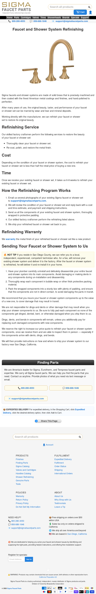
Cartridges (26, 17)
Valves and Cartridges (26, 469)
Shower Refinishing (24, 476)
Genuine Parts (22, 480)
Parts (16, 17)
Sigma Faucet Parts (14, 588)
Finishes (19, 459)
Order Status (60, 466)
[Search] (88, 7)
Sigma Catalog (22, 466)
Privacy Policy (22, 503)
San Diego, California (77, 533)
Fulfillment (59, 462)
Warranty (20, 496)
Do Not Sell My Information (28, 506)
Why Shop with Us (62, 499)
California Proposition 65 (48, 577)
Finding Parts (22, 462)
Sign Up (28, 559)
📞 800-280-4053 (16, 520)
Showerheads (54, 17)
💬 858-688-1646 (16, 524)
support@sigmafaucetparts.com (28, 200)
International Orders (63, 473)
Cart (82, 12)
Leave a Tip (59, 506)
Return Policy (22, 499)
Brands (65, 17)
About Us (58, 496)
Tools (18, 483)
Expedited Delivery (63, 459)
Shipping (58, 469)
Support (85, 17)
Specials (75, 17)
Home (10, 17)
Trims (43, 17)
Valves (36, 17)
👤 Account (48, 444)
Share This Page (49, 421)
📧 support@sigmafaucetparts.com (24, 527)
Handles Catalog (23, 473)
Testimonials (60, 503)
